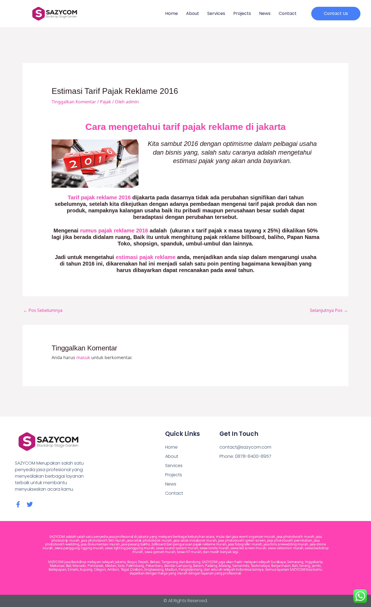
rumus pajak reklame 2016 (114, 231)
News (265, 13)
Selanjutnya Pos (329, 310)
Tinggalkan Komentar (74, 102)
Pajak (105, 102)
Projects (242, 13)
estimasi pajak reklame (145, 257)
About (192, 13)
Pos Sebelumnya (42, 310)
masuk (83, 357)
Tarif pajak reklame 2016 (99, 197)
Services (216, 13)
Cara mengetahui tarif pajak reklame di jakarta (185, 127)
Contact (288, 13)
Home (171, 13)
